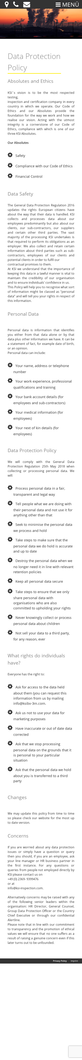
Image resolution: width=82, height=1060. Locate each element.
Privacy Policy (60, 960)
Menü (70, 4)
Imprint (74, 960)
